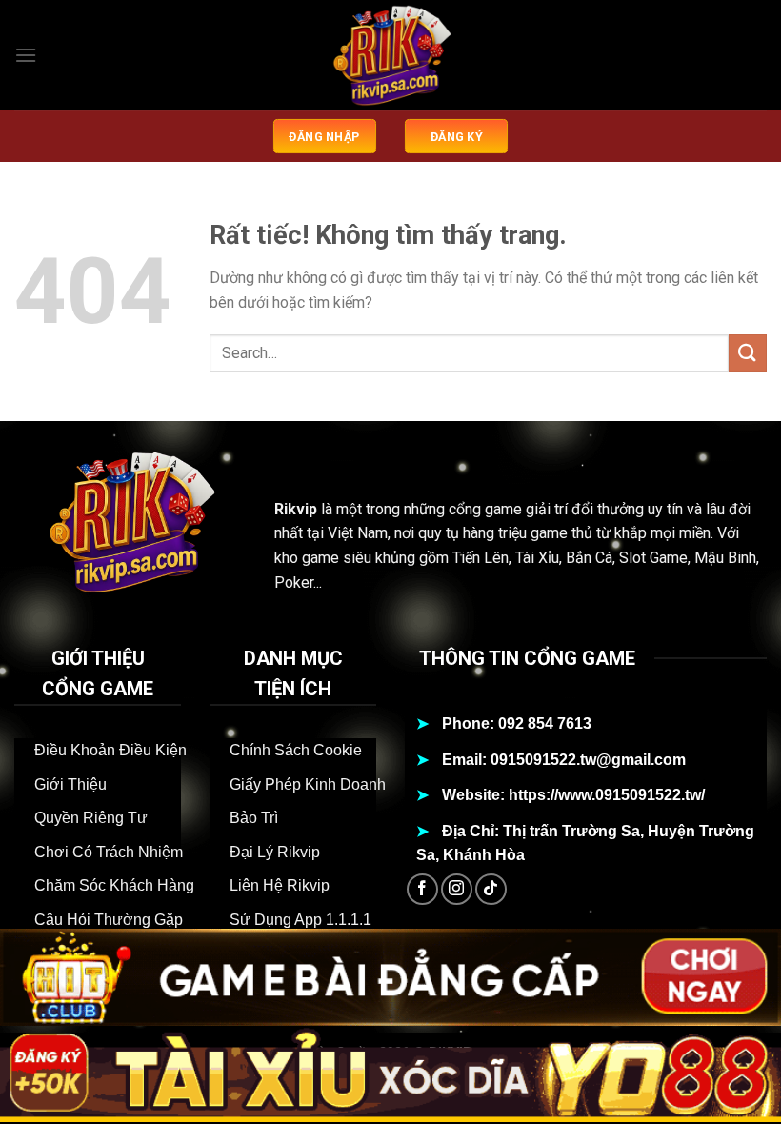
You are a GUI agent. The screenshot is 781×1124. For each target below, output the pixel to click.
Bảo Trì (254, 818)
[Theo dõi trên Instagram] (456, 889)
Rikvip (295, 509)
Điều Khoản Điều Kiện (110, 750)
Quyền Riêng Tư (91, 818)
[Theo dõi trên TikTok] (491, 889)
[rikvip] (390, 55)
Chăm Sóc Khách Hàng (114, 885)
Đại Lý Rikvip (275, 852)
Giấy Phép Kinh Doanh (308, 784)
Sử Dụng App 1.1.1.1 (300, 920)
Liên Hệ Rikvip (280, 885)
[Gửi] (748, 352)
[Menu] (25, 54)
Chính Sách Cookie (296, 750)
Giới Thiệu (70, 784)
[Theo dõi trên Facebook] (422, 889)
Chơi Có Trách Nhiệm (108, 852)
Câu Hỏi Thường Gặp (108, 920)
